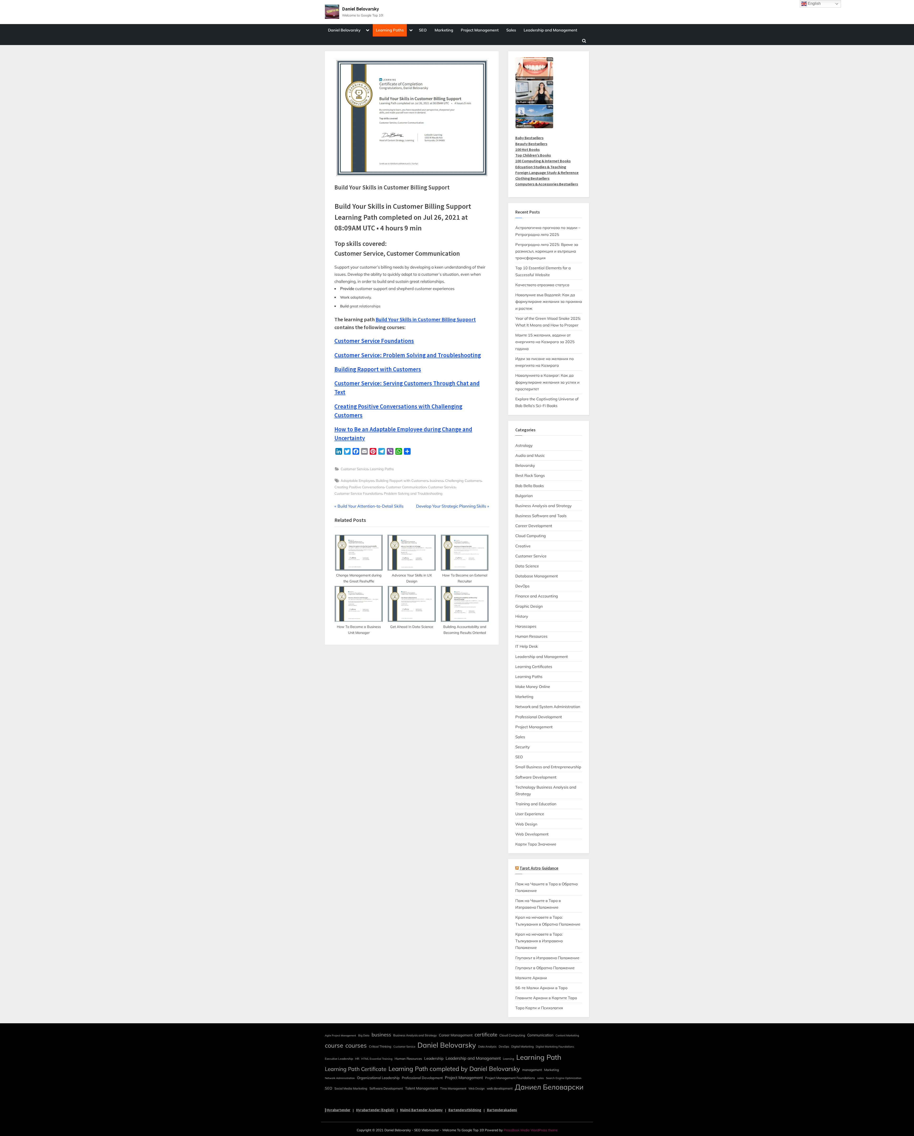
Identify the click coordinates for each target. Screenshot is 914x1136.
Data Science (527, 566)
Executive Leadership (339, 1058)
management (532, 1070)
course (334, 1045)
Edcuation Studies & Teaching (540, 166)
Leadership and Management (550, 30)
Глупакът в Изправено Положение (547, 957)
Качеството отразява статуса (542, 284)
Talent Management (421, 1088)
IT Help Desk (526, 646)
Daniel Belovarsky (360, 9)
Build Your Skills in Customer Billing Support (426, 319)
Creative (523, 546)
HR (357, 1058)
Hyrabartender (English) (375, 1110)
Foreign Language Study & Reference (547, 172)
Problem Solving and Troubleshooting (413, 493)
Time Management (453, 1088)
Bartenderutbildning (464, 1110)
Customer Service (354, 469)
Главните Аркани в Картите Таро (546, 997)
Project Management (480, 30)
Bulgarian (524, 495)
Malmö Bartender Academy (421, 1110)
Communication (540, 1035)
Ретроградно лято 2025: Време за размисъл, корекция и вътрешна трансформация (546, 251)
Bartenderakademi (502, 1110)
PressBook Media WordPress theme (530, 1130)
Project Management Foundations (510, 1078)
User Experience (529, 813)
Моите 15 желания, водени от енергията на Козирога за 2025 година (545, 342)
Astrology (524, 445)
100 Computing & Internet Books (543, 160)
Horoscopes (525, 626)
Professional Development (538, 716)
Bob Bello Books (529, 485)
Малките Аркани (531, 977)
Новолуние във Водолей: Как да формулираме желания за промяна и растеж (548, 301)
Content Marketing (567, 1035)
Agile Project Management (340, 1035)
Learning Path (538, 1057)
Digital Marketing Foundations (555, 1046)
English (814, 3)
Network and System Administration (547, 706)
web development (500, 1088)
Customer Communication (406, 487)
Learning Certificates (533, 666)
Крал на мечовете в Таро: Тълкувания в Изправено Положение (539, 941)
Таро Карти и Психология (539, 1007)
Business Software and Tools (540, 515)
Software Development (535, 777)
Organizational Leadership (378, 1077)
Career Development (533, 525)
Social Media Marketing (350, 1088)
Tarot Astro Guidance (539, 868)
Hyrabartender (338, 1110)
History (521, 616)
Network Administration (340, 1078)
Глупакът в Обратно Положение (545, 967)
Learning (508, 1058)
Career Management (455, 1035)
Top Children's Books (533, 155)
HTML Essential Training (376, 1058)
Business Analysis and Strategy (543, 505)
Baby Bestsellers (529, 137)
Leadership (433, 1058)
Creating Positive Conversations (359, 487)
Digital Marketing (522, 1046)
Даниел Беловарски (549, 1087)
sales (540, 1078)
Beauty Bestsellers (531, 143)
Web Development (532, 834)
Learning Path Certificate (355, 1068)
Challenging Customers (463, 480)
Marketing (444, 30)
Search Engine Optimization (563, 1078)
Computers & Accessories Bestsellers (546, 184)
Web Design (526, 824)
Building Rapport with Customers (402, 480)
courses (356, 1045)
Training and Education (535, 803)
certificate (486, 1034)
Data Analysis (487, 1046)
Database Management (536, 576)
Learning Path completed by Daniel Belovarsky (454, 1068)
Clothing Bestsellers (532, 178)
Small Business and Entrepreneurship (548, 766)
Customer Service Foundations (358, 493)
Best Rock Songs (530, 475)
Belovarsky (525, 465)
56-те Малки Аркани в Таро (541, 987)
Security (522, 746)
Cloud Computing (530, 535)
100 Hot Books (527, 149)
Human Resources (531, 636)
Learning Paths (390, 30)
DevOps (522, 586)
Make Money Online (532, 686)
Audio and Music (530, 455)
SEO (423, 30)
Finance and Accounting (536, 596)
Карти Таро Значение (535, 844)
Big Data (363, 1035)
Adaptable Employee (357, 480)
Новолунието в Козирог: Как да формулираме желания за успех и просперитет (547, 382)
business (436, 480)
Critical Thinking (380, 1046)
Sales (511, 30)
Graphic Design (529, 606)
